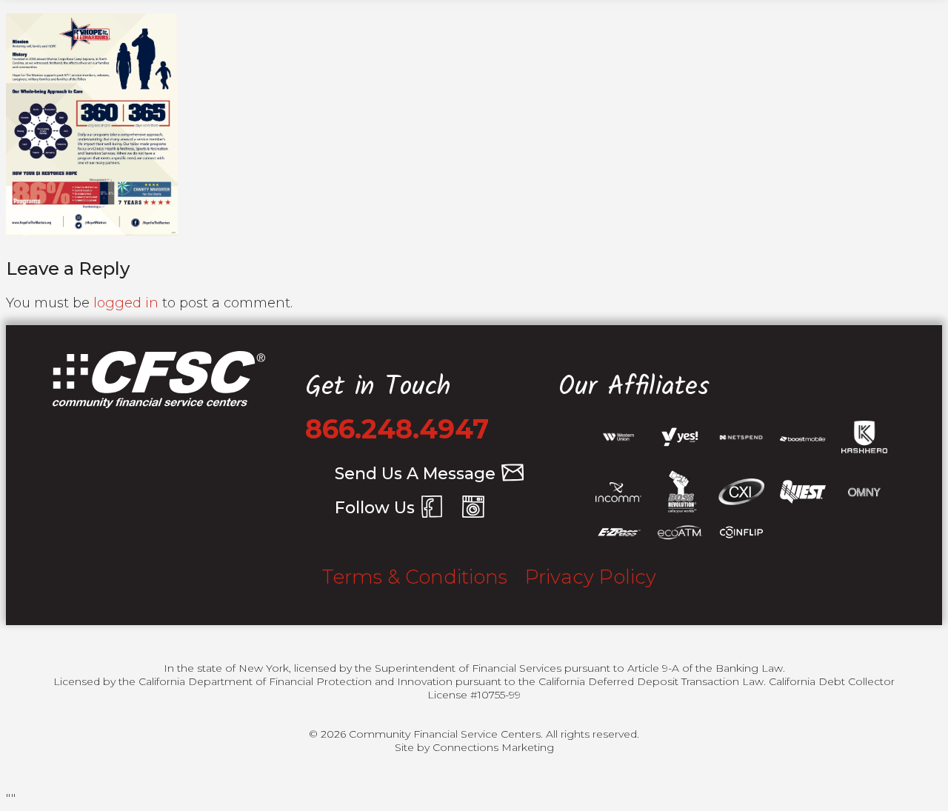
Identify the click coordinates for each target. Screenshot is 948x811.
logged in (125, 303)
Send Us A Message (415, 474)
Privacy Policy (590, 577)
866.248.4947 (397, 429)
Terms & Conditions (414, 577)
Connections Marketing (493, 747)
